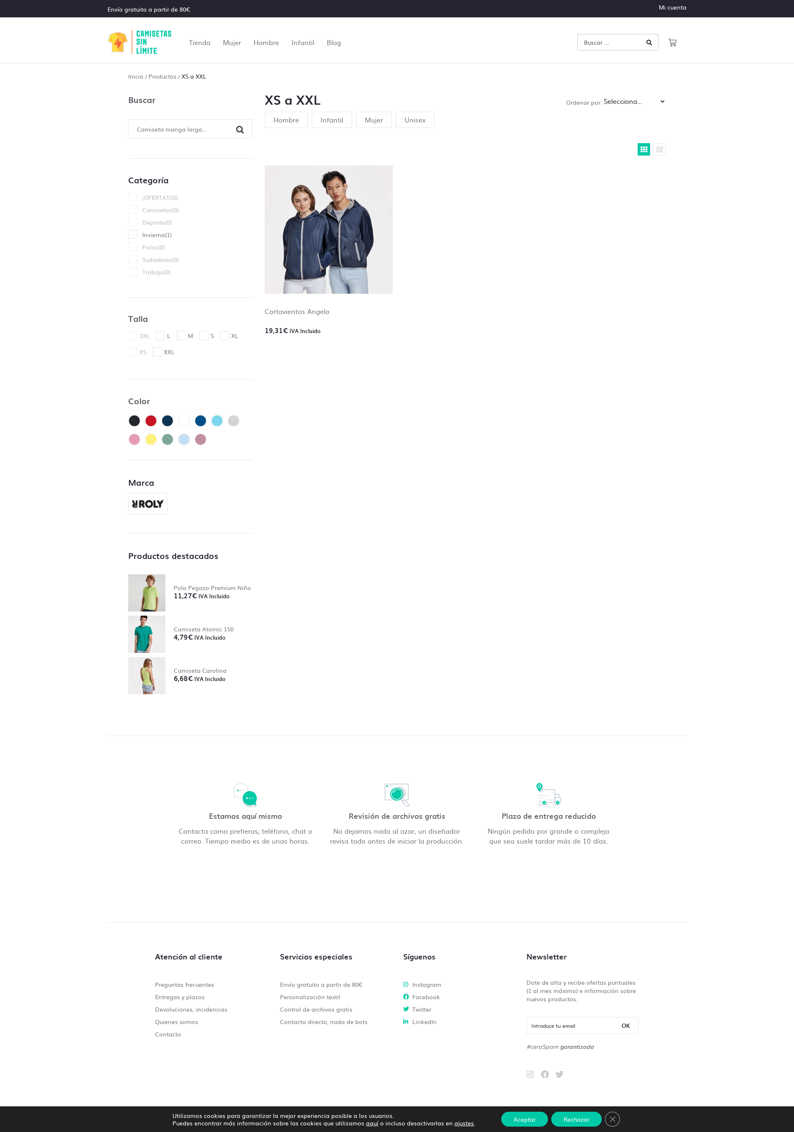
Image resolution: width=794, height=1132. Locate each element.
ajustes (464, 1123)
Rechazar (576, 1119)
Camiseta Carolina (200, 670)
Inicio (135, 76)
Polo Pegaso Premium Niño (212, 587)
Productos (162, 76)
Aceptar (525, 1119)
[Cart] (672, 42)
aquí (372, 1123)
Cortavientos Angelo (297, 311)
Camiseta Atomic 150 (204, 629)
